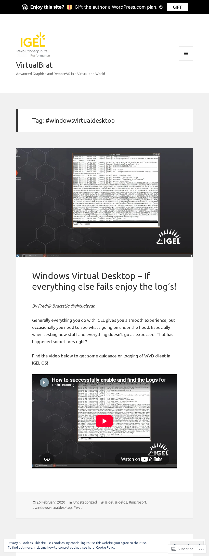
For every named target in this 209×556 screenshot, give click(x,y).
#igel (109, 502)
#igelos (121, 502)
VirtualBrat (34, 65)
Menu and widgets (186, 60)
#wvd (78, 508)
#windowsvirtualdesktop (52, 508)
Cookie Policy (105, 547)
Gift (177, 7)
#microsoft (137, 502)
